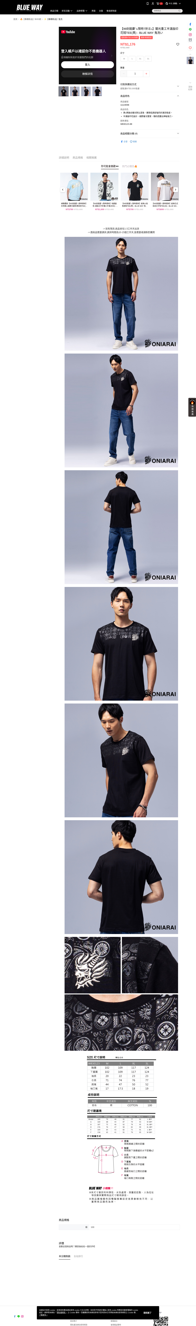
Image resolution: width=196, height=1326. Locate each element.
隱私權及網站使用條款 (78, 1325)
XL (140, 59)
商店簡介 (73, 1321)
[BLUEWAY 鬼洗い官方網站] (29, 7)
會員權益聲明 (116, 1325)
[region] (87, 55)
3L (148, 59)
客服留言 (114, 1321)
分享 (126, 141)
